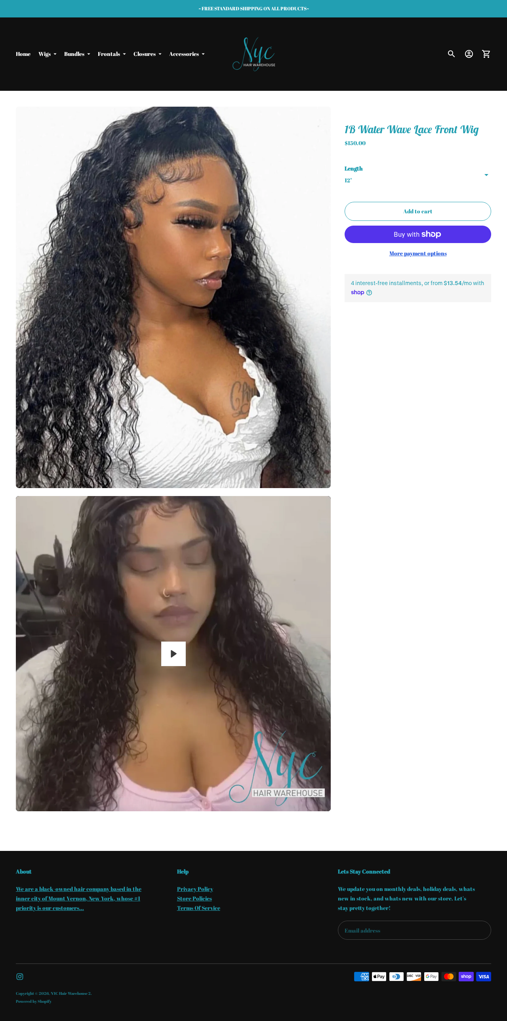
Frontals (109, 53)
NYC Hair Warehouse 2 (71, 993)
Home (23, 53)
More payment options (418, 253)
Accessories (184, 53)
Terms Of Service (198, 908)
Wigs (44, 53)
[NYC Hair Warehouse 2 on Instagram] (20, 977)
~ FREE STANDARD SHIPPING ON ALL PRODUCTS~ (253, 8)
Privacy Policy (195, 889)
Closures (144, 53)
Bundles (74, 53)
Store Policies (194, 898)
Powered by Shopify (33, 1001)
